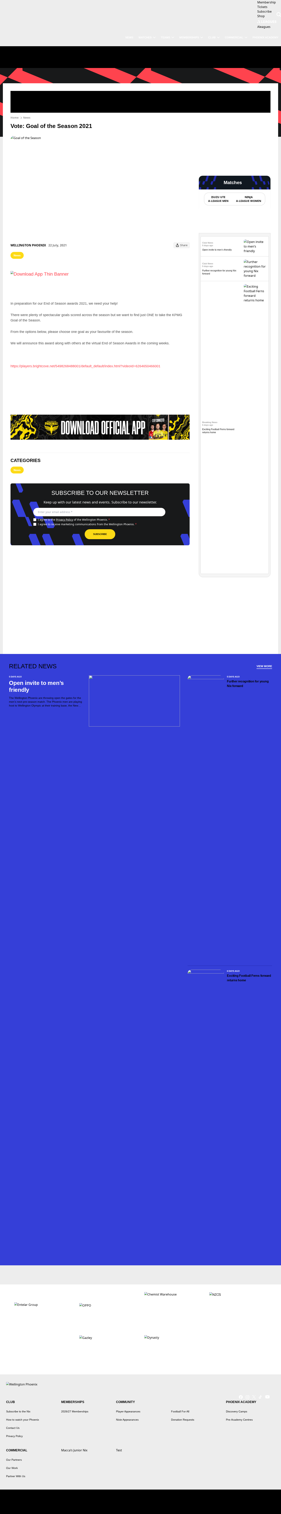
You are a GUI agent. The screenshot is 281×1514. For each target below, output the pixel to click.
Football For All (180, 1411)
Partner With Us (15, 1476)
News (26, 117)
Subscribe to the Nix (18, 1411)
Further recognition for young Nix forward (248, 684)
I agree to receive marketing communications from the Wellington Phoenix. (87, 524)
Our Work (12, 1467)
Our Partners (14, 1459)
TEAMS (165, 37)
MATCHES (145, 37)
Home (15, 117)
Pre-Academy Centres (239, 1419)
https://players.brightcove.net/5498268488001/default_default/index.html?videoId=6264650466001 (85, 366)
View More (264, 666)
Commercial (234, 37)
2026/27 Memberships (74, 1411)
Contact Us (12, 1427)
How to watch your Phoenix (22, 1419)
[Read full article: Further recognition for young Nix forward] (255, 269)
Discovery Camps (236, 1411)
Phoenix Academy (265, 37)
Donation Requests (182, 1419)
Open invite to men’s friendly (217, 249)
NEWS (129, 37)
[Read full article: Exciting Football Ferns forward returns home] (255, 427)
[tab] (218, 199)
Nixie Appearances (127, 1419)
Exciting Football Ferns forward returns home (249, 978)
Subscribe (100, 534)
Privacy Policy (64, 519)
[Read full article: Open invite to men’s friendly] (255, 246)
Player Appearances (128, 1411)
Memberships (189, 37)
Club (212, 37)
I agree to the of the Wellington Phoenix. (74, 519)
